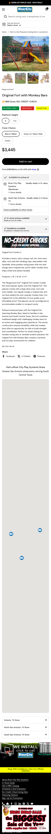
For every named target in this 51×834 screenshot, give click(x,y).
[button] (46, 9)
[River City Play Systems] (25, 9)
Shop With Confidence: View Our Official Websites (25, 770)
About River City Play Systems (15, 779)
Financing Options (10, 795)
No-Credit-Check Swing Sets (15, 792)
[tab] (14, 192)
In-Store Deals (8, 783)
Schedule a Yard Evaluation (14, 789)
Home (4, 32)
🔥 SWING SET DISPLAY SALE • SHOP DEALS (25, 3)
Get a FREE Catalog (10, 786)
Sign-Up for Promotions (12, 798)
